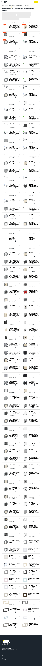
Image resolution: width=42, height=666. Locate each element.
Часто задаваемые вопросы (6, 650)
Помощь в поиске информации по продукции (9, 647)
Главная (3, 5)
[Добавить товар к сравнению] (19, 25)
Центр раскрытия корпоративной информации (9, 649)
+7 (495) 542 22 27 (7, 658)
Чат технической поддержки (7, 648)
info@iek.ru (5, 659)
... (6, 5)
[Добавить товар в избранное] (19, 24)
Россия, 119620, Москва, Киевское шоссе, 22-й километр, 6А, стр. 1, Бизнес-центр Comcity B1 (15, 655)
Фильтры (4, 10)
